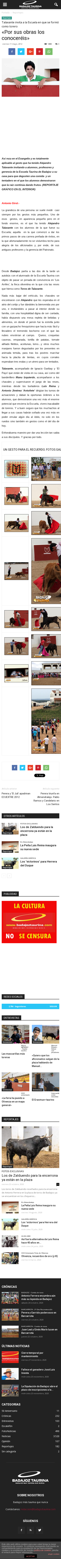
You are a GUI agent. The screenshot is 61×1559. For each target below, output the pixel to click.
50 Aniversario (9, 1410)
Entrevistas (7, 1042)
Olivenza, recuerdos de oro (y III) (39, 1256)
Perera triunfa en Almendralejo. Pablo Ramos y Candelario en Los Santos (46, 799)
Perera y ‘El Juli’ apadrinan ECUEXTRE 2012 (16, 795)
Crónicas (6, 1415)
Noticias (6, 1436)
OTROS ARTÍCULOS (14, 816)
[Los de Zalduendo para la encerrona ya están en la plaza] (10, 829)
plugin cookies (53, 1554)
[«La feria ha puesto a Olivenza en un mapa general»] (15, 1081)
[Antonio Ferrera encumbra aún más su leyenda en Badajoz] (10, 1298)
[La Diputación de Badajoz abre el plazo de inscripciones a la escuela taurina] (10, 1391)
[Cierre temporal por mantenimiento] (10, 1357)
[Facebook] (21, 1530)
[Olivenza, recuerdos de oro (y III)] (10, 1258)
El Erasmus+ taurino (43, 1099)
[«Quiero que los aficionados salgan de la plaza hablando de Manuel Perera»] (45, 1034)
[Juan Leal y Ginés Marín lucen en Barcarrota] (10, 1331)
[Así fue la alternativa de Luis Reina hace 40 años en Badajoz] (10, 1241)
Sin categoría (9, 1451)
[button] (56, 4)
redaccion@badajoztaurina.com (38, 1509)
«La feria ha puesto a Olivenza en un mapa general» (13, 1102)
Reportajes (7, 18)
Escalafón (7, 1426)
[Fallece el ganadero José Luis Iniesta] (10, 1374)
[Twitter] (39, 1530)
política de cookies (42, 1550)
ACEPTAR (30, 1556)
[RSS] (30, 1530)
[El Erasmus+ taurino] (45, 1081)
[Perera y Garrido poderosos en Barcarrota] (10, 1315)
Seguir (53, 1006)
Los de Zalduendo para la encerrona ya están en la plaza (36, 830)
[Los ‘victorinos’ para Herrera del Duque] (10, 863)
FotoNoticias (9, 1431)
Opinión (6, 1441)
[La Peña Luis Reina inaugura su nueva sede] (10, 847)
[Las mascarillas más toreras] (15, 1034)
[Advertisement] (30, 122)
